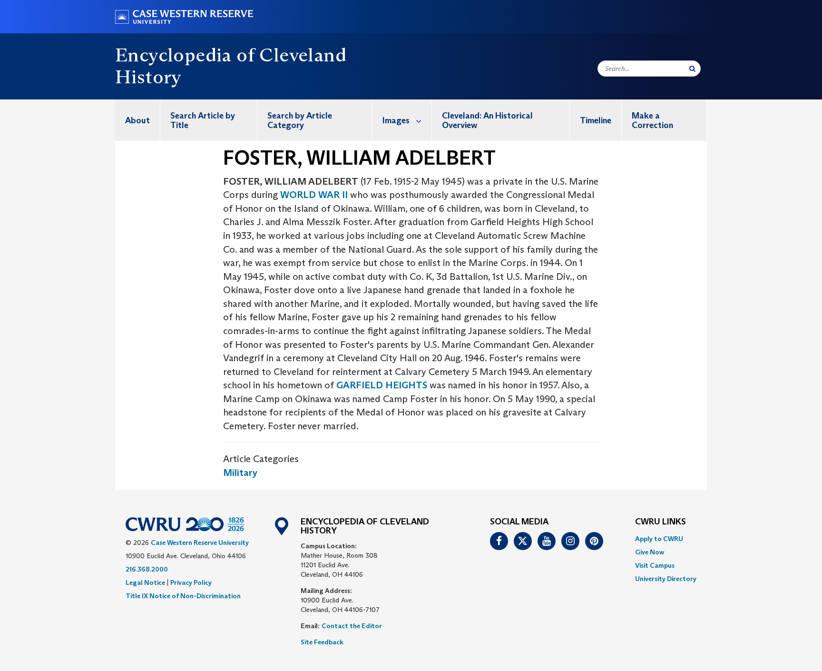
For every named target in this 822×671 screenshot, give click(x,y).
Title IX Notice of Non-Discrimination (183, 596)
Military (240, 472)
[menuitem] (137, 120)
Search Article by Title (202, 120)
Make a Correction (652, 120)
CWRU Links (660, 522)
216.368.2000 (147, 569)
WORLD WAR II (314, 194)
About (137, 120)
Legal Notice (145, 582)
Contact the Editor (352, 626)
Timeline (595, 120)
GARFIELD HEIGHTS (381, 385)
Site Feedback (322, 642)
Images (396, 120)
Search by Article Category (299, 120)
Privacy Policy (191, 582)
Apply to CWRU (659, 538)
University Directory (665, 578)
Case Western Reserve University (200, 542)
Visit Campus (655, 565)
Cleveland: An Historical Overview (487, 120)
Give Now (649, 552)
